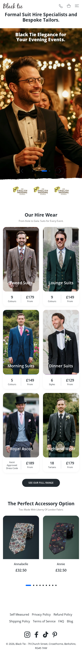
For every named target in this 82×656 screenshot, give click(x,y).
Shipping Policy (19, 621)
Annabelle (21, 564)
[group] (41, 104)
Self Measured (19, 614)
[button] (32, 171)
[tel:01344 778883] (61, 6)
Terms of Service (44, 621)
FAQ (61, 621)
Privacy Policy (41, 614)
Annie (61, 564)
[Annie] (61, 537)
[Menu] (77, 6)
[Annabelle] (21, 537)
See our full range (41, 482)
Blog (70, 621)
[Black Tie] (13, 6)
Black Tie (21, 644)
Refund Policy (63, 614)
